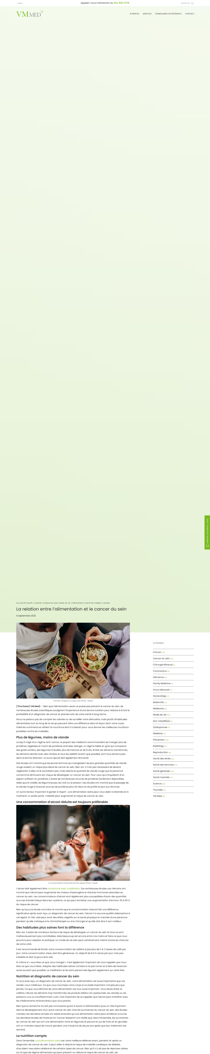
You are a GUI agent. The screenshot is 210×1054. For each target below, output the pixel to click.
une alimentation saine (48, 1040)
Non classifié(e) (161, 721)
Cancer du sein (50, 603)
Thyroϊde (157, 789)
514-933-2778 (121, 2)
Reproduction (160, 752)
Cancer (38, 603)
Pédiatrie (157, 733)
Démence (158, 677)
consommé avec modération (64, 888)
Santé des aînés (161, 758)
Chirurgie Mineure (163, 664)
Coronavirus (159, 670)
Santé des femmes (93, 603)
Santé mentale (161, 777)
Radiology (158, 745)
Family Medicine (162, 683)
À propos (134, 13)
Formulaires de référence (168, 13)
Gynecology (159, 695)
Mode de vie (65, 603)
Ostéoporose (160, 727)
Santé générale (161, 771)
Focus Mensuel (161, 689)
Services (147, 13)
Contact (190, 13)
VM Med (106, 603)
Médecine (158, 708)
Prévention (77, 603)
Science (157, 783)
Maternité (158, 702)
